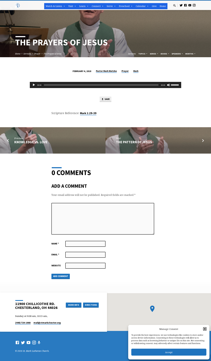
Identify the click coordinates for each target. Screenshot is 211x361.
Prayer (37, 53)
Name (55, 243)
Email (55, 254)
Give (154, 6)
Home (163, 6)
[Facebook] (185, 5)
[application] (105, 85)
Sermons (27, 53)
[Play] (33, 85)
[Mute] (168, 85)
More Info (73, 304)
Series (153, 54)
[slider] (175, 84)
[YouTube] (190, 5)
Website (56, 265)
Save (107, 99)
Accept (169, 352)
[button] (204, 328)
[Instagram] (194, 5)
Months (189, 54)
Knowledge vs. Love (30, 142)
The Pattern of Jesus (134, 142)
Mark (135, 71)
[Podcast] (39, 342)
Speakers (176, 54)
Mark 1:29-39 (88, 113)
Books (164, 54)
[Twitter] (181, 5)
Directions (91, 304)
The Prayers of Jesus (52, 53)
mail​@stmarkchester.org (47, 322)
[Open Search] (174, 5)
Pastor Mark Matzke (106, 71)
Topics (142, 54)
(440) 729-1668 (23, 322)
